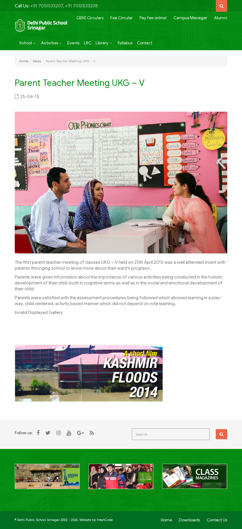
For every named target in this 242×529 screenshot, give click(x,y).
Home (23, 61)
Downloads (189, 520)
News (37, 61)
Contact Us (217, 520)
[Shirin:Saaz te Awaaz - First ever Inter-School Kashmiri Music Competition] (47, 480)
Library (102, 42)
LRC (87, 42)
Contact (144, 42)
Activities (49, 42)
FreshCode (105, 520)
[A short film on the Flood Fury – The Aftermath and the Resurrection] (89, 373)
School (25, 42)
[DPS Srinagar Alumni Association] (121, 480)
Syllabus (125, 42)
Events (73, 42)
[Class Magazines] (194, 480)
